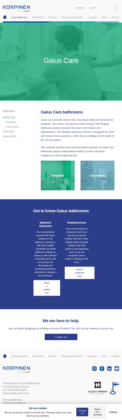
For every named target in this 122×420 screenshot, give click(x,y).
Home (5, 17)
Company (92, 17)
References (37, 17)
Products (52, 17)
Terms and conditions (14, 403)
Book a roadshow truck (79, 272)
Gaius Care (9, 117)
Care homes (12, 127)
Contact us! (61, 336)
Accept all (82, 411)
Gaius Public (10, 136)
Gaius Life (8, 131)
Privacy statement (12, 399)
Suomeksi (80, 8)
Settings (113, 412)
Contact (115, 17)
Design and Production (72, 17)
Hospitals (11, 122)
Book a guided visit (47, 288)
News (104, 17)
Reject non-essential (97, 412)
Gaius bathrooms (19, 17)
